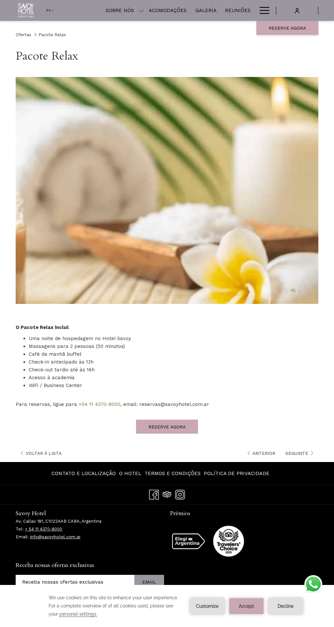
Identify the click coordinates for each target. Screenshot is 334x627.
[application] (167, 606)
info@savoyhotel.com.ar (55, 536)
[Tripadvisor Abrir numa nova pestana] (167, 494)
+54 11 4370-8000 (99, 404)
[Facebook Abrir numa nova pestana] (154, 494)
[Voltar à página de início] (26, 10)
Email (149, 582)
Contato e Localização (84, 473)
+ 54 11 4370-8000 (43, 529)
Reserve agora (287, 28)
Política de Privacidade (236, 473)
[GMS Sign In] (297, 10)
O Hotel (130, 473)
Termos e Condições (172, 473)
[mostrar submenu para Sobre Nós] (141, 10)
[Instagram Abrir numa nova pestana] (180, 494)
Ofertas (23, 34)
